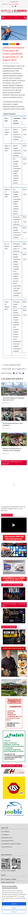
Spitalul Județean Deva (6, 837)
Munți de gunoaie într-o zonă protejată (13, 424)
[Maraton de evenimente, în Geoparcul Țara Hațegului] (14, 434)
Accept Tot (14, 903)
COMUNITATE (12, 44)
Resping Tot (14, 911)
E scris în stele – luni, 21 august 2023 (13, 369)
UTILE (18, 44)
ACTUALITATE (5, 44)
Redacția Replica (15, 63)
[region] (14, 899)
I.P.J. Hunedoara (5, 834)
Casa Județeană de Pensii (7, 840)
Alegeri (14, 907)
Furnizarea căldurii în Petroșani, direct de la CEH (13, 399)
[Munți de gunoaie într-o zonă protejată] (14, 408)
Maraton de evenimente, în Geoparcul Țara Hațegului (12, 449)
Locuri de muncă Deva (6, 847)
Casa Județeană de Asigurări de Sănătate (11, 843)
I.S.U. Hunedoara (5, 831)
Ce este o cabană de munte (11, 365)
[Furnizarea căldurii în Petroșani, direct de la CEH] (14, 383)
